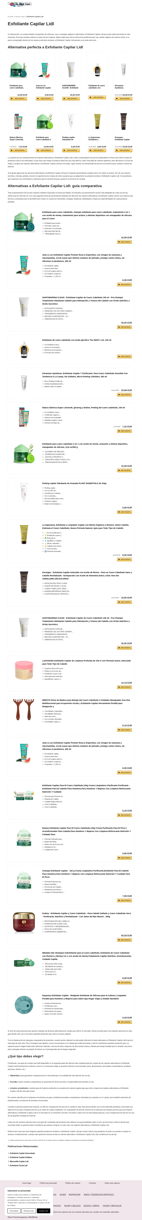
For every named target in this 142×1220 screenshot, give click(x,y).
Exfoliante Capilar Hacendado (22, 1153)
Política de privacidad (48, 1183)
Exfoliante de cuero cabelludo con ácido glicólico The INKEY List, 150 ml (76, 340)
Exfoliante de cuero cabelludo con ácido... (97, 87)
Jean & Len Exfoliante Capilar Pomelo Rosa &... (43, 87)
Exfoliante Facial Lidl (18, 1165)
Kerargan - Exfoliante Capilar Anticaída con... (122, 138)
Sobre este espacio (112, 1183)
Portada (10, 16)
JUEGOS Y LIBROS (91, 1206)
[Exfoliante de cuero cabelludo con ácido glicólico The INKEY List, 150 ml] (97, 69)
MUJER (63, 1194)
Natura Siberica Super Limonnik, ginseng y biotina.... (18, 138)
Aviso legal (26, 1183)
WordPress (33, 1217)
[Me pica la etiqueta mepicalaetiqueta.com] (20, 4)
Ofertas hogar (20, 16)
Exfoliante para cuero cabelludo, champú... (17, 87)
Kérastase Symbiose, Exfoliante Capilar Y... (122, 87)
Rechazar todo (29, 1211)
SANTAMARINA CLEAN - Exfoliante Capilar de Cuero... (70, 87)
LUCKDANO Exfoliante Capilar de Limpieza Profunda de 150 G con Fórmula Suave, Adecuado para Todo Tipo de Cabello (86, 662)
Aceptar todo (43, 1211)
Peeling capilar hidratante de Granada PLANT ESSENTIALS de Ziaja (74, 483)
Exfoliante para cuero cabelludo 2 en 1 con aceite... (43, 138)
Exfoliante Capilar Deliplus (21, 1157)
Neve (10, 1217)
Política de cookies (72, 1183)
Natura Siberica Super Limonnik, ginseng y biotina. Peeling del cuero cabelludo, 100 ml (83, 408)
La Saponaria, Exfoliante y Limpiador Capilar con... (96, 138)
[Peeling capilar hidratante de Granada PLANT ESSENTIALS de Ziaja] (71, 121)
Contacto (92, 1183)
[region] (28, 1201)
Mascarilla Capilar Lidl (19, 1161)
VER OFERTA (19, 98)
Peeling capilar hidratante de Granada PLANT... (69, 138)
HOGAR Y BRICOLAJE (112, 1206)
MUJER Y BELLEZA (72, 1206)
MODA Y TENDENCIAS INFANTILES (99, 1194)
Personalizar (14, 1211)
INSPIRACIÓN (74, 1194)
